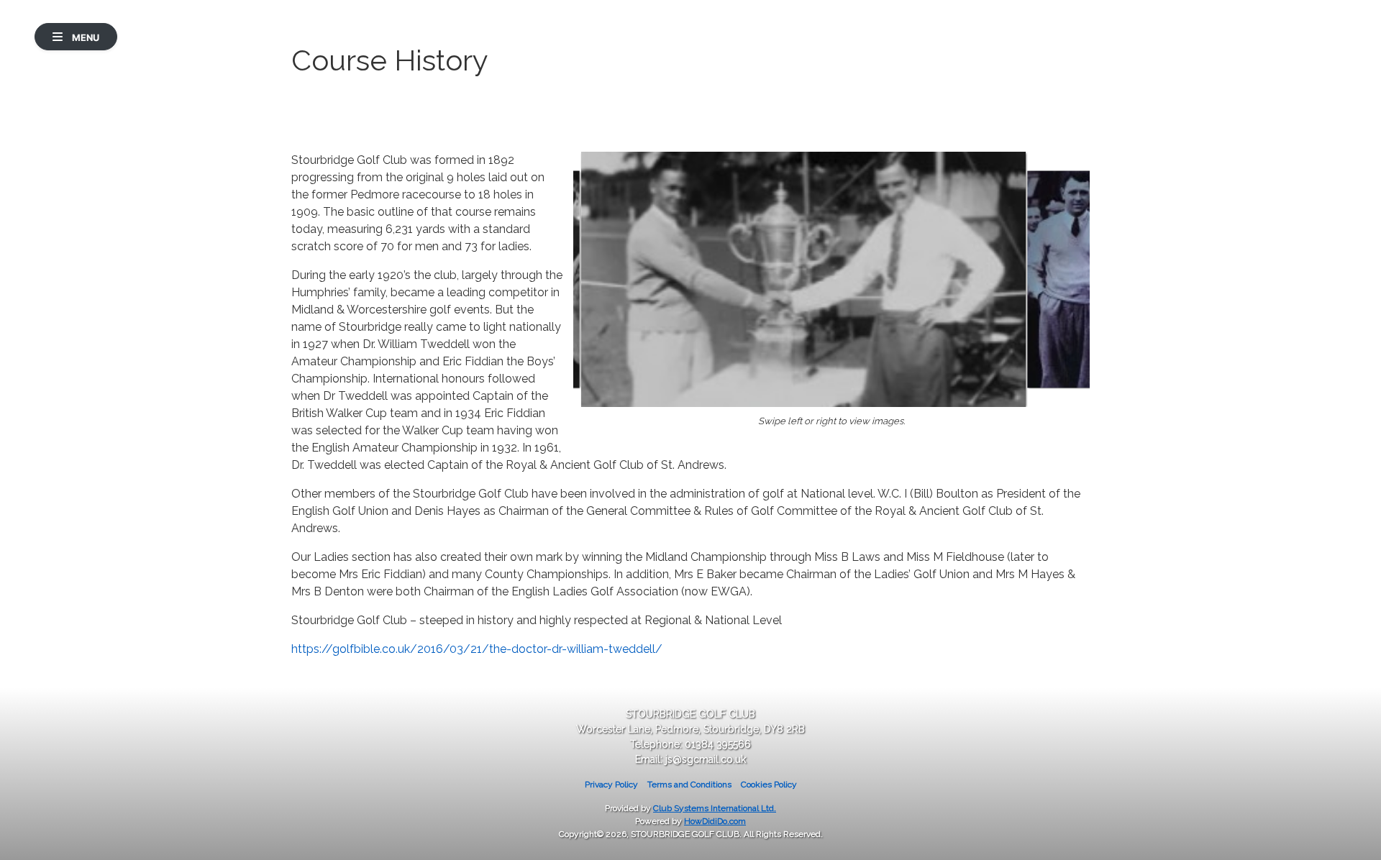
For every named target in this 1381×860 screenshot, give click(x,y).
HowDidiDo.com (715, 821)
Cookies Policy (769, 784)
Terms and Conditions (689, 784)
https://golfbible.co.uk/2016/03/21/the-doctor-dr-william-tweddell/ (476, 649)
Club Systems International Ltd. (714, 808)
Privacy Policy (611, 784)
